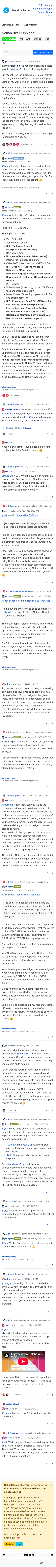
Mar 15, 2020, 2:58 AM (20, 890)
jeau (7, 1124)
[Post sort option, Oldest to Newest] (5, 52)
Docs (49, 12)
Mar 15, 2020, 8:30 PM (40, 1238)
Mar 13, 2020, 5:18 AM (28, 684)
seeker (8, 1325)
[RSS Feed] (4, 43)
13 (52, 144)
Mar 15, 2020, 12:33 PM (37, 1124)
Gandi (20, 428)
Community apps (42, 8)
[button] (4, 1563)
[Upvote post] (46, 144)
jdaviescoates (11, 409)
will (6, 442)
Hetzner (27, 428)
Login (19, 1544)
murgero (9, 207)
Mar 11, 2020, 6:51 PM (37, 409)
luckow (8, 158)
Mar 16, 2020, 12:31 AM (31, 1438)
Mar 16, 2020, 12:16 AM (28, 1409)
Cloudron (9, 428)
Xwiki (9, 1155)
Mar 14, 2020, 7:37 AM (28, 800)
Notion (14, 69)
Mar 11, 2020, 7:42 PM (27, 471)
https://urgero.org (9, 387)
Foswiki (25, 1144)
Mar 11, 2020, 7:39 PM (27, 442)
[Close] (50, 1485)
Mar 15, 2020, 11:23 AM (28, 1046)
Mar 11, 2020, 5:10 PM (20, 162)
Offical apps (45, 5)
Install (50, 15)
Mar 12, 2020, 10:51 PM (40, 596)
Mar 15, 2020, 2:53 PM (28, 1206)
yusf (7, 61)
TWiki (9, 1144)
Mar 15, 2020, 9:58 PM (31, 1325)
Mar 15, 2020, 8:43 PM (28, 1279)
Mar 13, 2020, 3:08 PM (40, 737)
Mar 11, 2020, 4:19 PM (28, 61)
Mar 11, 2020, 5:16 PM (20, 211)
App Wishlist (10, 39)
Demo (40, 12)
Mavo (15, 1164)
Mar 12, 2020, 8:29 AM (28, 511)
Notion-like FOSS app (27, 515)
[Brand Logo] (6, 10)
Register (9, 1544)
